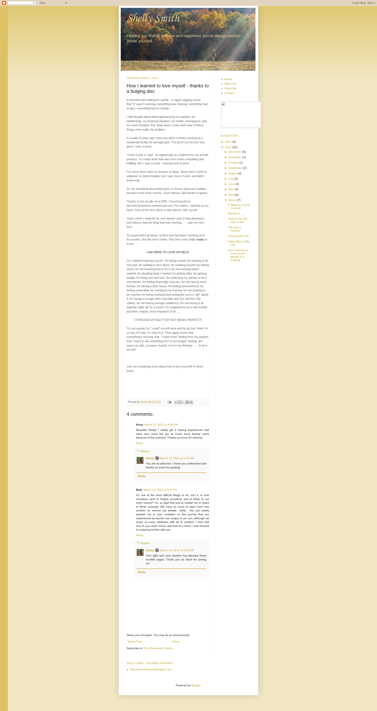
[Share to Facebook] (187, 402)
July (231, 178)
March (233, 200)
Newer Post (135, 641)
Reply (139, 443)
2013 (228, 141)
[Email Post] (169, 402)
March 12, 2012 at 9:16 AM (177, 458)
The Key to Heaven (234, 229)
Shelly (150, 458)
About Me (230, 88)
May (232, 189)
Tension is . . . (236, 213)
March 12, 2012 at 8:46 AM (161, 424)
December (235, 151)
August (233, 173)
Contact (229, 93)
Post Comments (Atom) (158, 648)
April (232, 194)
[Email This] (176, 402)
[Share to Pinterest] (191, 402)
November (235, 157)
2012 (228, 147)
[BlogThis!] (180, 402)
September (236, 167)
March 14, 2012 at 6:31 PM (177, 550)
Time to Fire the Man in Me (237, 220)
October (234, 162)
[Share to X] (184, 402)
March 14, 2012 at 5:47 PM (160, 489)
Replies (144, 451)
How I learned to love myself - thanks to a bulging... (238, 255)
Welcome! (230, 83)
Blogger (196, 685)
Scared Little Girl (238, 236)
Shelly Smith (153, 18)
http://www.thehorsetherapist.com (151, 669)
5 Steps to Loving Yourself (238, 206)
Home (176, 641)
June (232, 184)
